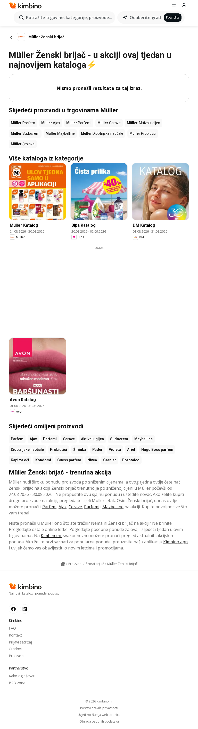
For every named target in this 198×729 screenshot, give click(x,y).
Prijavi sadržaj (20, 642)
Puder (97, 449)
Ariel (131, 449)
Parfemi (50, 439)
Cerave (69, 439)
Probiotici (58, 449)
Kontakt (15, 635)
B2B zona (17, 682)
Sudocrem (119, 439)
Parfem (17, 439)
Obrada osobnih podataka (99, 721)
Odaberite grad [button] (145, 17)
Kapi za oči (20, 460)
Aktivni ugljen (92, 439)
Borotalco (130, 460)
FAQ (12, 628)
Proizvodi (16, 655)
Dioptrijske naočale (27, 449)
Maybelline (143, 439)
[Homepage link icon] (63, 564)
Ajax (33, 439)
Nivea (92, 460)
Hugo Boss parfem (157, 449)
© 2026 (99, 701)
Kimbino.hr (51, 535)
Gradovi (15, 648)
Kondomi (43, 460)
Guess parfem (69, 460)
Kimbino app (175, 542)
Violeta (115, 449)
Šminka (79, 449)
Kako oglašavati (22, 675)
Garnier (109, 460)
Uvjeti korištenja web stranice (99, 715)
